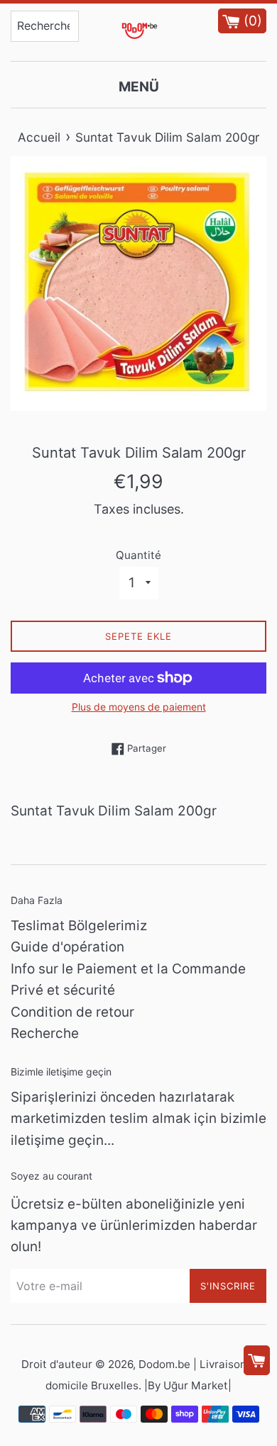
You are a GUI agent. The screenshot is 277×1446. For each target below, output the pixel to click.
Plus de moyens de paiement (139, 707)
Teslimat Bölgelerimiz (79, 925)
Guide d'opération (67, 947)
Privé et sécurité (63, 990)
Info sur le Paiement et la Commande (128, 969)
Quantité (138, 555)
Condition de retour (72, 1012)
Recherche (45, 1033)
